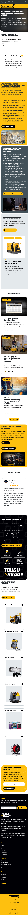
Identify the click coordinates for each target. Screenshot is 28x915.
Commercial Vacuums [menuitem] (6, 864)
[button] (26, 65)
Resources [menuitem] (14, 904)
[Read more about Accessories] (14, 746)
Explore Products (9, 126)
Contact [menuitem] (3, 883)
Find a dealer (10, 788)
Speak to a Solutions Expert (14, 193)
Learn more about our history (12, 545)
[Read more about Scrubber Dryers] (14, 693)
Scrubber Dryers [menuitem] (5, 866)
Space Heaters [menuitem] (4, 862)
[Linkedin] (12, 913)
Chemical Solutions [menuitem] (5, 867)
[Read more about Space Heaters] (14, 667)
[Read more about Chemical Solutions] (14, 720)
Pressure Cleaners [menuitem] (5, 860)
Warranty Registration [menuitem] (14, 902)
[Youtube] (18, 913)
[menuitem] (4, 886)
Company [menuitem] (3, 843)
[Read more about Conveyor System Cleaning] (14, 65)
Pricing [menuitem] (2, 845)
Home (2, 10)
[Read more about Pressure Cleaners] (14, 614)
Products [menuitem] (3, 858)
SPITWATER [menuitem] (3, 874)
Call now (6, 443)
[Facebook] (10, 913)
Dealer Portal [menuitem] (4, 852)
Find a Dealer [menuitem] (4, 854)
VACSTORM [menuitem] (3, 877)
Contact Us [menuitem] (3, 850)
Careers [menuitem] (3, 849)
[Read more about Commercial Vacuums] (14, 641)
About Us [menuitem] (3, 847)
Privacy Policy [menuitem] (14, 907)
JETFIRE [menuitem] (3, 876)
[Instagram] (15, 913)
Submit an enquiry (9, 448)
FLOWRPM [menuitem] (3, 879)
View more (15, 419)
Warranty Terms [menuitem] (14, 909)
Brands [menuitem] (3, 872)
